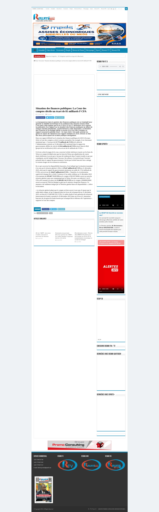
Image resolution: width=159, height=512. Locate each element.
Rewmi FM (103, 8)
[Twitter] (111, 9)
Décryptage (85, 8)
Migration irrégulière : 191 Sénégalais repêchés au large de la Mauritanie (64, 56)
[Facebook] (109, 9)
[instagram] (115, 9)
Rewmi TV (96, 8)
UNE (51, 213)
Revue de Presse (78, 8)
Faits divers (59, 8)
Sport (91, 8)
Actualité (53, 8)
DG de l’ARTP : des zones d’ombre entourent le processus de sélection (43, 234)
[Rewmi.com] (44, 17)
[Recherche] (126, 8)
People (71, 8)
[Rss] (108, 9)
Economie (65, 8)
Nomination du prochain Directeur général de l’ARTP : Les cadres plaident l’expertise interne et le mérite (64, 235)
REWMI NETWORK (120, 509)
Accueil (47, 8)
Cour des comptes (42, 213)
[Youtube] (113, 9)
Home (36, 60)
